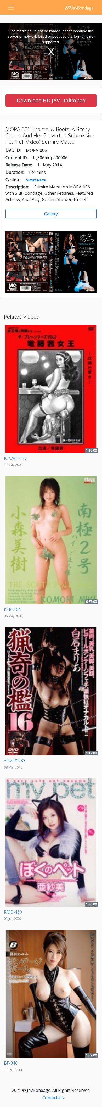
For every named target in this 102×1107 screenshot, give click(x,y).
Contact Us (53, 1097)
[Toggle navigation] (11, 7)
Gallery (51, 214)
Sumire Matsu (36, 180)
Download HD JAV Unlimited (51, 100)
